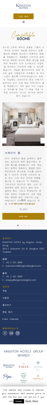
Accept (19, 401)
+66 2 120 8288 (14, 262)
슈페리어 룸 (12, 152)
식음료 (6, 298)
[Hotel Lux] (23, 6)
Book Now (23, 216)
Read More (31, 401)
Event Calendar (11, 319)
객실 (5, 290)
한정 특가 (8, 312)
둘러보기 (7, 305)
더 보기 (23, 209)
